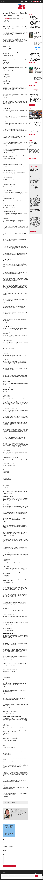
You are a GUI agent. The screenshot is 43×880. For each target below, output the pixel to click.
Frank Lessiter (6, 18)
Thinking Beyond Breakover (34, 54)
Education (22, 18)
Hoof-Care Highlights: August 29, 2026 (35, 22)
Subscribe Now (37, 82)
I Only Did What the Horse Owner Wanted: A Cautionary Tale (35, 59)
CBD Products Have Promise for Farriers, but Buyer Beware (35, 99)
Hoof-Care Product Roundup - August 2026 (35, 27)
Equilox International (35, 210)
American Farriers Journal (36, 33)
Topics (3, 1)
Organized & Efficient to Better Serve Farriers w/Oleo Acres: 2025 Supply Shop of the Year (35, 120)
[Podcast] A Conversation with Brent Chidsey (35, 24)
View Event (31, 156)
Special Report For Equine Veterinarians (38, 69)
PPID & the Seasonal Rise (33, 143)
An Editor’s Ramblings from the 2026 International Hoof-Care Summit (9, 834)
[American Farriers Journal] (31, 35)
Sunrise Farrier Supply (37, 186)
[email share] (5, 21)
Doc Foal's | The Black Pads (34, 169)
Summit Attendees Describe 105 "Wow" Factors (8, 827)
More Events (32, 158)
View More (32, 62)
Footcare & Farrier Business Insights (34, 17)
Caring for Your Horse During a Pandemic (35, 96)
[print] (8, 21)
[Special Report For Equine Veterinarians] (31, 70)
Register (30, 1)
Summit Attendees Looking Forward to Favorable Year (8, 831)
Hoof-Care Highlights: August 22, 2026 (35, 19)
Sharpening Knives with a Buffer (35, 102)
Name (4, 842)
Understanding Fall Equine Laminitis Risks (35, 56)
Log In (26, 1)
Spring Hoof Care (34, 94)
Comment (5, 854)
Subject (4, 850)
